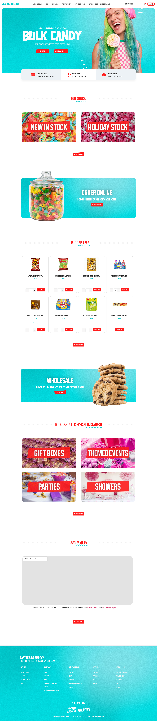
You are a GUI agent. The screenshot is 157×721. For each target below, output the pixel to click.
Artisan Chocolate (37, 4)
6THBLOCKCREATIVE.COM (98, 716)
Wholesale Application (121, 672)
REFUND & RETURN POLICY (78, 716)
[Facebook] (73, 702)
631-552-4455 (92, 607)
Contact (71, 687)
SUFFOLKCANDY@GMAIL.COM (112, 607)
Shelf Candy (55, 4)
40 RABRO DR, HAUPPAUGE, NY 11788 (51, 690)
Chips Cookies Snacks (80, 4)
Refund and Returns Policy (75, 683)
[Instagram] (78, 702)
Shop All (71, 672)
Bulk (47, 4)
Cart (70, 676)
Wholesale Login (120, 676)
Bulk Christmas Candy (105, 4)
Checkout (71, 680)
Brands (91, 4)
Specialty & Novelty (66, 4)
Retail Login (95, 672)
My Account (95, 676)
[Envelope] (83, 702)
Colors (96, 4)
